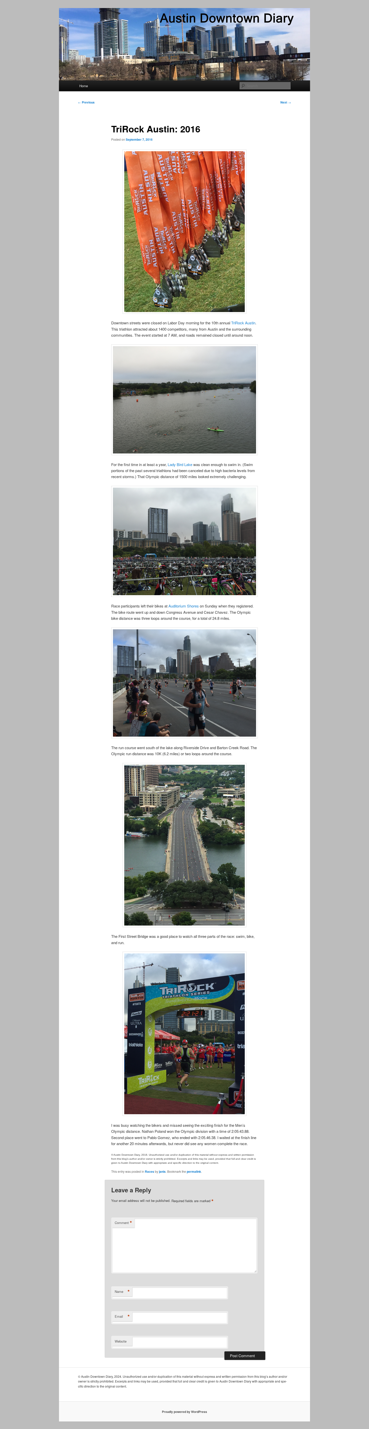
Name (122, 1292)
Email (122, 1316)
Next (285, 102)
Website (121, 1341)
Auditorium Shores (183, 605)
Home (83, 85)
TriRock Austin (243, 322)
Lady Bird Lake (180, 464)
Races (149, 1171)
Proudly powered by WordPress (184, 1411)
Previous (86, 102)
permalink (194, 1171)
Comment (123, 1223)
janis (162, 1171)
